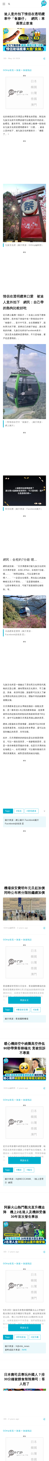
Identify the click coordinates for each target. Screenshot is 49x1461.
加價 (36, 1010)
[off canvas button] (4, 4)
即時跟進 (21, 1337)
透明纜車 (32, 811)
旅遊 (18, 70)
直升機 (35, 1337)
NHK (24, 1350)
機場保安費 (22, 1010)
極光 (30, 1170)
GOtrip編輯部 (9, 928)
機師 (19, 1170)
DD (5, 58)
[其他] (44, 60)
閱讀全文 (24, 1000)
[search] (9, 4)
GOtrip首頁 (8, 70)
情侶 (19, 811)
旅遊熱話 (27, 70)
